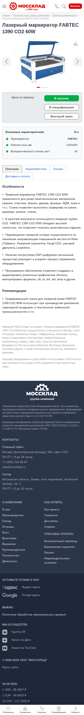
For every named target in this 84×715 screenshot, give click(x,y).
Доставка (51, 521)
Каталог (75, 6)
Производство (12, 515)
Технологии (10, 555)
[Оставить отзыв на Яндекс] (10, 587)
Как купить (52, 509)
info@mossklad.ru (13, 467)
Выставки (9, 538)
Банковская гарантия (59, 546)
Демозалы (9, 561)
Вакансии (9, 544)
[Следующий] (76, 61)
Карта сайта (10, 667)
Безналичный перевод (60, 541)
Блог (5, 532)
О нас (6, 509)
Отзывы (58, 168)
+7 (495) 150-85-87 (15, 462)
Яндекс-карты (31, 587)
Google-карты (31, 595)
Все (76, 132)
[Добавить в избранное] (80, 44)
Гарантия (50, 515)
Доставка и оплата (17, 176)
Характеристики (35, 168)
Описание (12, 168)
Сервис (49, 526)
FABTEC (72, 138)
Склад (6, 521)
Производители (13, 549)
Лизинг (49, 552)
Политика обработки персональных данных (34, 614)
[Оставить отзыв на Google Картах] (10, 595)
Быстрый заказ (62, 116)
